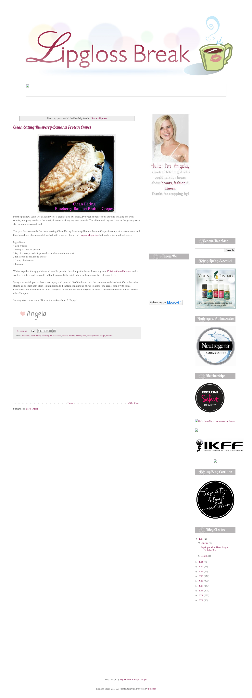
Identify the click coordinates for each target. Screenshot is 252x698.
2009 (201, 595)
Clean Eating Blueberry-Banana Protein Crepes (52, 127)
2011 (201, 585)
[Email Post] (32, 330)
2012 (201, 580)
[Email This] (39, 331)
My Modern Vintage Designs (133, 679)
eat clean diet (55, 335)
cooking (45, 335)
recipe (102, 335)
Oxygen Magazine (88, 235)
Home (70, 403)
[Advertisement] (76, 372)
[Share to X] (47, 331)
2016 (201, 561)
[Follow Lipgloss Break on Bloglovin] (166, 304)
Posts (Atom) (32, 408)
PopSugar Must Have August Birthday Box (215, 548)
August (205, 542)
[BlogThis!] (43, 331)
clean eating (36, 335)
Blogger (151, 688)
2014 (201, 571)
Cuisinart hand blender (119, 271)
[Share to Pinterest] (54, 331)
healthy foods (93, 335)
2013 (201, 576)
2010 (201, 590)
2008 (201, 600)
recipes (109, 335)
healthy (72, 335)
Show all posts (99, 118)
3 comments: (22, 330)
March (204, 555)
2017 (201, 538)
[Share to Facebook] (51, 331)
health (65, 335)
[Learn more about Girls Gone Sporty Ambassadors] (215, 421)
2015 (201, 566)
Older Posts (133, 403)
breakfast (26, 335)
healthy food (81, 335)
